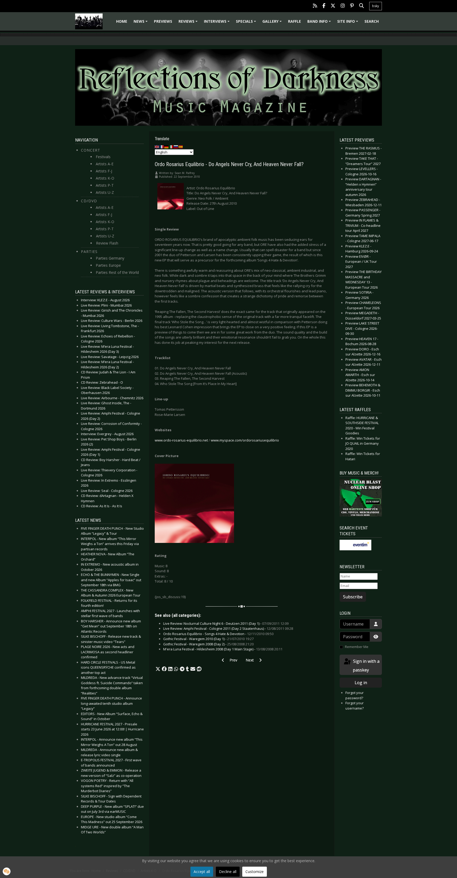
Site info (348, 23)
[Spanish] (181, 146)
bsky (375, 6)
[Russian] (176, 146)
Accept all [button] (202, 871)
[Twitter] (333, 6)
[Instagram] (343, 6)
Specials (247, 23)
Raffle (294, 21)
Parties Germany (110, 258)
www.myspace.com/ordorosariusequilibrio (245, 440)
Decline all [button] (227, 871)
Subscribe (353, 597)
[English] (157, 146)
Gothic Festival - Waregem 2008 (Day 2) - (208, 644)
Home (121, 21)
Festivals (103, 156)
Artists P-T (105, 185)
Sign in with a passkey (366, 665)
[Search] (361, 6)
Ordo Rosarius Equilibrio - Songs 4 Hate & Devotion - (218, 633)
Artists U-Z (105, 192)
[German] (166, 146)
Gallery (272, 23)
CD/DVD (89, 200)
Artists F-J (104, 170)
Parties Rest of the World (117, 272)
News (141, 23)
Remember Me (356, 646)
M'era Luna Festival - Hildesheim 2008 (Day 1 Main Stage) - (222, 649)
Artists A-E (104, 163)
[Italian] (171, 146)
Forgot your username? (354, 706)
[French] (161, 146)
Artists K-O (105, 178)
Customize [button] (254, 871)
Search (371, 21)
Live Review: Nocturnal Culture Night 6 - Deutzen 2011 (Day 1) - (226, 623)
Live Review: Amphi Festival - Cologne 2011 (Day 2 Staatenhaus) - (228, 628)
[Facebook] (323, 6)
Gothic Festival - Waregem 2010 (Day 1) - (208, 638)
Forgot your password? (354, 695)
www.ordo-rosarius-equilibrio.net (181, 440)
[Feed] (315, 6)
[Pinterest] (352, 6)
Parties (89, 251)
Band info (319, 23)
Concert (90, 150)
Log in (361, 683)
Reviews (189, 23)
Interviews (217, 23)
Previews (163, 21)
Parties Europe (108, 265)
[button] (158, 669)
